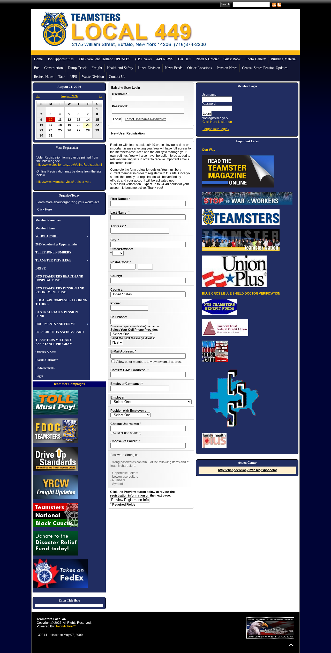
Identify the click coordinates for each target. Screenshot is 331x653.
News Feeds (173, 68)
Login (39, 376)
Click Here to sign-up (217, 122)
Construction (53, 68)
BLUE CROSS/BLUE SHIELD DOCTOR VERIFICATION (241, 293)
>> (100, 96)
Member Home (45, 228)
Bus (36, 68)
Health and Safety (120, 68)
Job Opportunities (60, 59)
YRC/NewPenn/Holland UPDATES (104, 59)
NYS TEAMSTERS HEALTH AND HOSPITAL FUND (59, 278)
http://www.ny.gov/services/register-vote (63, 182)
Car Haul (184, 59)
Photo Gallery (255, 59)
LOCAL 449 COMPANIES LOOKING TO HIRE (61, 302)
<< (38, 96)
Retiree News (43, 77)
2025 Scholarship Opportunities (56, 244)
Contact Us (117, 77)
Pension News (227, 68)
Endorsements (45, 368)
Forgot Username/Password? (145, 119)
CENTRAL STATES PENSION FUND (56, 314)
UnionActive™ (65, 626)
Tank (61, 77)
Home (38, 59)
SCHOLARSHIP (46, 236)
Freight (97, 68)
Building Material (284, 59)
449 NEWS (164, 59)
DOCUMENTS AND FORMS (55, 324)
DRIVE (40, 268)
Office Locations (199, 68)
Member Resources (48, 220)
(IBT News (143, 59)
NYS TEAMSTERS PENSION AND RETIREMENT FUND (59, 290)
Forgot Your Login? (215, 129)
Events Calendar (46, 360)
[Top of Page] (291, 645)
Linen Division (149, 68)
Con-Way (208, 150)
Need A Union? (207, 59)
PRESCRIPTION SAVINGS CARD (59, 332)
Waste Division (93, 77)
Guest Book (231, 59)
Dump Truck (77, 68)
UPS (73, 77)
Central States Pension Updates (264, 68)
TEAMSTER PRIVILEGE (53, 260)
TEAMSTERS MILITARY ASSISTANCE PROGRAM (53, 342)
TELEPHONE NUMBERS (53, 252)
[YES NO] (116, 342)
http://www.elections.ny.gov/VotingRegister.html (69, 165)
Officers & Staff (45, 352)
